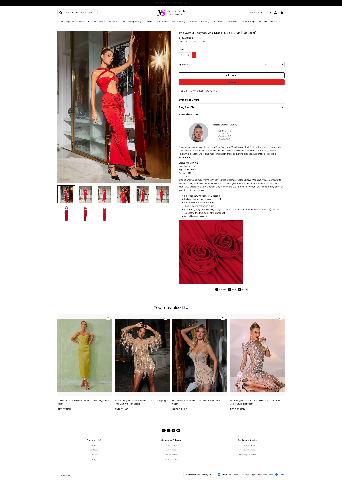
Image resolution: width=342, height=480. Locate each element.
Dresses (193, 21)
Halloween (218, 21)
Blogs (94, 459)
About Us (94, 454)
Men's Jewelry (178, 21)
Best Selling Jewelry (132, 21)
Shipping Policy (171, 445)
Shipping (183, 41)
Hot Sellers (114, 21)
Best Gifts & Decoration (270, 21)
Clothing (205, 21)
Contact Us (94, 450)
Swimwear (232, 21)
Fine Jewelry (162, 21)
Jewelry (148, 21)
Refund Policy (171, 454)
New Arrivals (84, 21)
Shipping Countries (247, 454)
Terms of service (171, 459)
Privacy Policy (171, 450)
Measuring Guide (247, 450)
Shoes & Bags (248, 21)
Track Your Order (247, 445)
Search (94, 445)
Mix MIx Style (67, 475)
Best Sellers (99, 21)
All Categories (67, 21)
